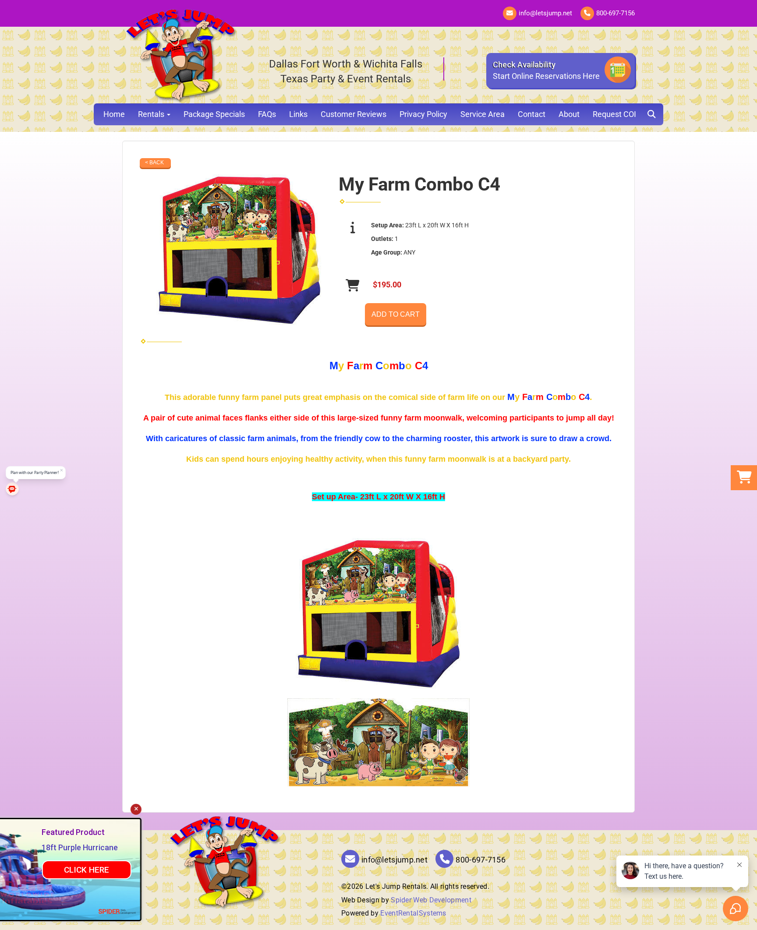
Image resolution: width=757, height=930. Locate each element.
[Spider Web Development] (166, 911)
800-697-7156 (615, 13)
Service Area (482, 114)
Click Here (135, 870)
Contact (531, 114)
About (569, 114)
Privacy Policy (423, 114)
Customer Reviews (353, 114)
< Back (154, 162)
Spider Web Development (431, 900)
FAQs (267, 114)
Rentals (152, 114)
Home (114, 114)
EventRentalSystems (413, 913)
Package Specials (214, 114)
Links (298, 114)
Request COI (614, 114)
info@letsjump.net (545, 13)
